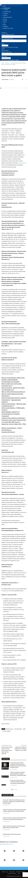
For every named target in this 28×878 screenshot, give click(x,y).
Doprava (7, 63)
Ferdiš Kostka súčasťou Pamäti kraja (12, 834)
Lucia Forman (5, 79)
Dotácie (5, 15)
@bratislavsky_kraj (6, 844)
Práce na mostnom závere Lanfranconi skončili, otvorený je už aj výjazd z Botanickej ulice (18, 782)
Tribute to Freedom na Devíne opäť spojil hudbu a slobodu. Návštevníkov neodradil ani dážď (18, 774)
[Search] (26, 2)
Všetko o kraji (5, 871)
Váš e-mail (4, 56)
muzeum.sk (21, 163)
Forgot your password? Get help (10, 47)
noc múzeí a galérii (6, 731)
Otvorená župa (7, 11)
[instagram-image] (4, 851)
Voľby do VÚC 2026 (8, 28)
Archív (6, 10)
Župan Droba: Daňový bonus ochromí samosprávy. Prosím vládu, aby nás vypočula (7, 750)
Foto (4, 22)
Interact (5, 21)
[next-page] (2, 788)
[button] (2, 2)
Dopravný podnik (18, 729)
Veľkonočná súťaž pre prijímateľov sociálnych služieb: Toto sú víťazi (20, 748)
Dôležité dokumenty (20, 871)
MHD (24, 729)
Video (4, 24)
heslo (3, 43)
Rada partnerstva (7, 17)
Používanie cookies (12, 873)
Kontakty (5, 26)
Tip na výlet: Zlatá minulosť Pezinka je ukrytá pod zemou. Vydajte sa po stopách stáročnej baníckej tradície (14, 801)
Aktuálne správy (9, 729)
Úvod (3, 63)
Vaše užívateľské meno (7, 38)
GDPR (3, 49)
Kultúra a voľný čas (9, 66)
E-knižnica (5, 13)
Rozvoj (5, 19)
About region (12, 871)
